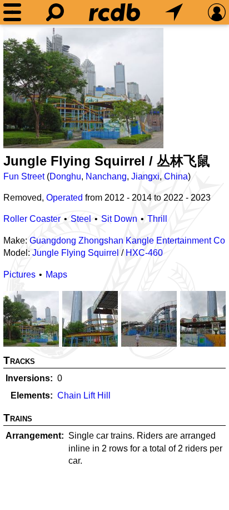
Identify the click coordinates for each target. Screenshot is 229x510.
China (176, 176)
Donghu (65, 176)
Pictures (19, 274)
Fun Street (23, 176)
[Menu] (12, 12)
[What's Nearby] (174, 12)
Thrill (157, 219)
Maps (56, 274)
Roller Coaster (32, 219)
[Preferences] (217, 12)
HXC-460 (144, 253)
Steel (81, 219)
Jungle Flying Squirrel (75, 253)
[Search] (55, 12)
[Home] (114, 12)
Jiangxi (145, 176)
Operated (64, 197)
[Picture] (83, 88)
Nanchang (106, 176)
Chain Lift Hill (84, 395)
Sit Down (119, 219)
